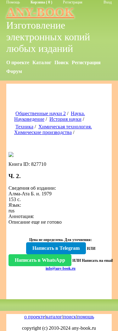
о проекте (34, 316)
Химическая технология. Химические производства (53, 129)
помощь (85, 316)
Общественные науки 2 (40, 113)
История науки (65, 119)
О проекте (17, 62)
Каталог (41, 62)
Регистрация (72, 2)
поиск (69, 316)
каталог (54, 316)
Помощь (13, 2)
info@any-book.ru (61, 268)
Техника (24, 126)
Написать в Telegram (56, 248)
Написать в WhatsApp (40, 260)
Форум (14, 71)
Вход (108, 2)
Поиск (61, 62)
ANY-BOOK (40, 12)
